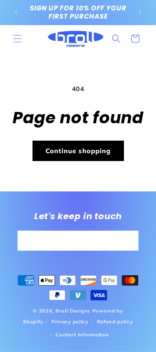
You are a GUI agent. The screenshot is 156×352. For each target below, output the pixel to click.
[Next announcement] (140, 12)
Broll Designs (73, 311)
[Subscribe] (128, 240)
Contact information (82, 335)
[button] (17, 38)
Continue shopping (78, 151)
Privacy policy (70, 322)
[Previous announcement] (16, 12)
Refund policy (115, 322)
